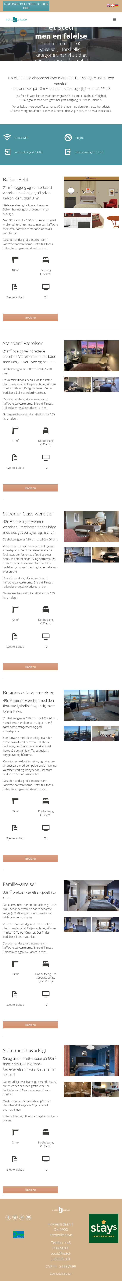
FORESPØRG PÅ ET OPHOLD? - (26, 6)
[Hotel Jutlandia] (16, 19)
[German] (117, 6)
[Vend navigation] (114, 19)
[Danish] (113, 6)
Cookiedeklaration (61, 1273)
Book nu (30, 317)
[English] (109, 6)
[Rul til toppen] (115, 1274)
